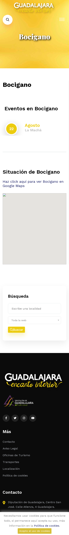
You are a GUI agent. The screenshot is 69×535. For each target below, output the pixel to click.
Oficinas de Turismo (16, 455)
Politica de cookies (15, 475)
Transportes (11, 462)
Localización (11, 468)
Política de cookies (46, 525)
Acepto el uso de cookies (34, 530)
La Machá (33, 130)
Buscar (18, 329)
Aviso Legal (10, 448)
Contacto (9, 441)
